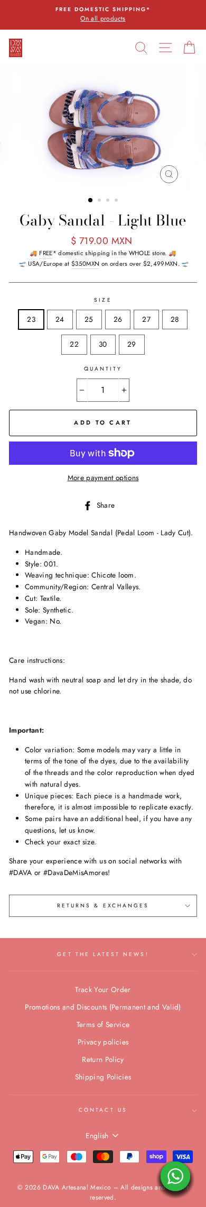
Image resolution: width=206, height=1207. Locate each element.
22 (74, 344)
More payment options (103, 477)
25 (89, 319)
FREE (45, 253)
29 (131, 344)
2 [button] (100, 201)
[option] (103, 14)
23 (31, 319)
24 (59, 319)
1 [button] (90, 200)
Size (102, 300)
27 (146, 319)
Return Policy (103, 1059)
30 (103, 344)
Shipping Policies (103, 1076)
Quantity (103, 369)
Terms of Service (103, 1024)
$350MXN (85, 263)
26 (118, 319)
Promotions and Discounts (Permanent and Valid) (103, 1007)
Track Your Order (102, 989)
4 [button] (117, 201)
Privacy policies (103, 1042)
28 (175, 319)
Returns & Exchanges (103, 905)
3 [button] (108, 201)
